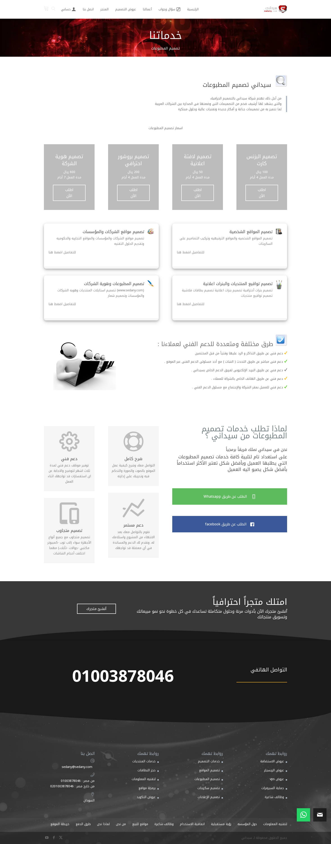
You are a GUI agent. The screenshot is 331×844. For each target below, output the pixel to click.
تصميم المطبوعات (207, 779)
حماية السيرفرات (272, 788)
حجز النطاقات (147, 770)
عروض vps (277, 779)
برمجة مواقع (147, 788)
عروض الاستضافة (272, 761)
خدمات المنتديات (144, 761)
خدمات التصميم (209, 761)
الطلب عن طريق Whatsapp (230, 496)
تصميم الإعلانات (209, 797)
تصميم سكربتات (208, 788)
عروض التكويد (146, 797)
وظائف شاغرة (274, 797)
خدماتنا (165, 35)
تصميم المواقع (209, 770)
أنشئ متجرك (96, 608)
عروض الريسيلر (274, 770)
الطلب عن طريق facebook (229, 524)
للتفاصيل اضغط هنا (190, 252)
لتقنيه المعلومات (144, 779)
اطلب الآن (262, 192)
